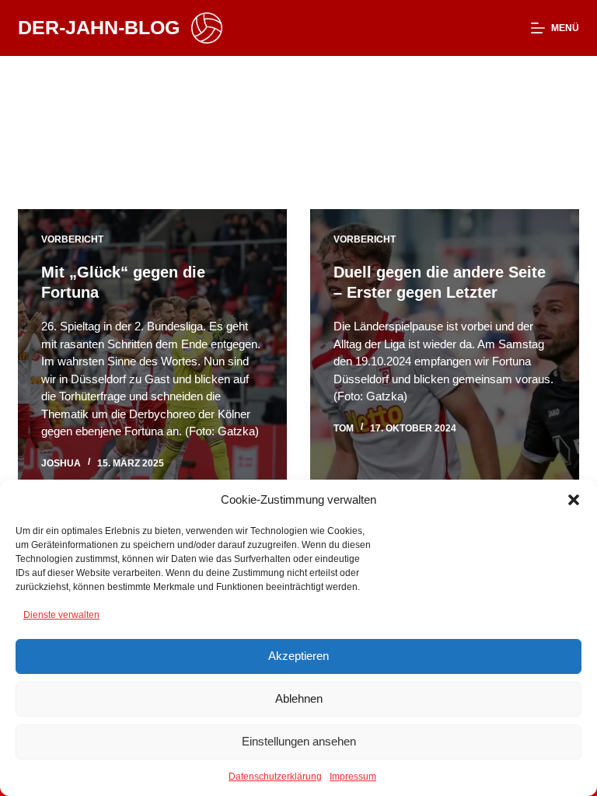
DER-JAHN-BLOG (99, 27)
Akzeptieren (298, 655)
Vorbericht (72, 239)
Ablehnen (299, 698)
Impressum (353, 776)
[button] (573, 500)
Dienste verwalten (61, 614)
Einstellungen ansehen (299, 741)
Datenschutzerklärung (275, 776)
